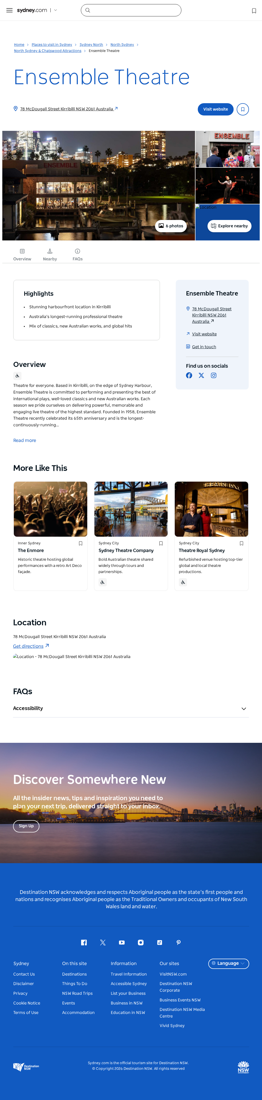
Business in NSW (127, 1003)
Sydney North (91, 45)
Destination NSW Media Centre (182, 1013)
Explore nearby (233, 226)
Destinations (74, 974)
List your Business (128, 993)
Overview (22, 259)
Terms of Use (25, 1013)
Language (228, 963)
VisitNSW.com (173, 974)
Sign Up (26, 826)
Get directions (28, 646)
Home (19, 45)
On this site (74, 963)
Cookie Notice (26, 1003)
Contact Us (24, 974)
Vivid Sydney (172, 1026)
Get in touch (204, 347)
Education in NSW (128, 1013)
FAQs (78, 259)
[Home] (32, 10)
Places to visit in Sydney (52, 45)
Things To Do (74, 984)
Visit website (215, 109)
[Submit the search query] (87, 10)
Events (68, 1003)
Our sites (169, 963)
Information (124, 963)
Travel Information (129, 974)
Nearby (50, 259)
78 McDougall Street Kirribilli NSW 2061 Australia (67, 109)
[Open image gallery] (98, 239)
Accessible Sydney (129, 984)
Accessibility (28, 708)
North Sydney (122, 45)
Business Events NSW (180, 1000)
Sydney (21, 963)
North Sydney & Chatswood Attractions (47, 51)
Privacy (20, 993)
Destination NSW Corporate (176, 987)
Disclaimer (23, 984)
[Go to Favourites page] (253, 10)
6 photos (174, 226)
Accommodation (78, 1013)
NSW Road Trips (77, 993)
